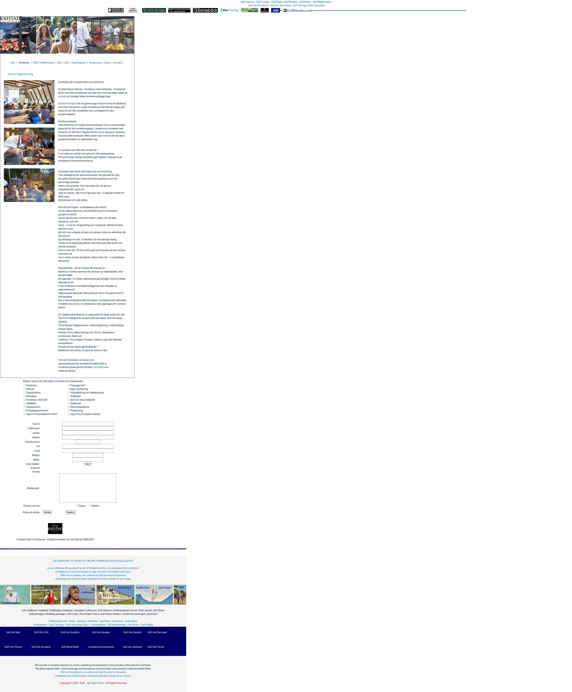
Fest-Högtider (79, 62)
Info (13, 62)
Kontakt (117, 62)
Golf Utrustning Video (77, 624)
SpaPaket (105, 621)
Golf (59, 62)
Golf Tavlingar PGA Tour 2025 (308, 5)
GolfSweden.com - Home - (63, 621)
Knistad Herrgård (67, 103)
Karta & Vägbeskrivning (20, 74)
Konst (107, 62)
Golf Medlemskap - (117, 624)
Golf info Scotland (41, 646)
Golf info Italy (13, 632)
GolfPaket (92, 621)
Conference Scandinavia (101, 646)
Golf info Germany (132, 646)
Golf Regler (147, 624)
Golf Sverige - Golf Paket (269, 1)
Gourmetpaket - (99, 624)
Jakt (66, 62)
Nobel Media (97, 683)
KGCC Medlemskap (43, 62)
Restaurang (95, 62)
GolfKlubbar (131, 621)
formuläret (98, 367)
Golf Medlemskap (322, 1)
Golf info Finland (13, 646)
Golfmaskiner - (41, 624)
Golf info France (156, 646)
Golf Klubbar (291, 1)
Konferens (117, 621)
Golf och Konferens (258, 5)
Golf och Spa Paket (281, 5)
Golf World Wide (70, 646)
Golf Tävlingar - (57, 624)
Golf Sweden (247, 1)
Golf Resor (305, 1)
